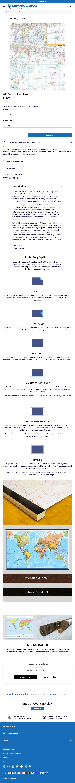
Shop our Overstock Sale (37, 2)
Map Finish (7, 121)
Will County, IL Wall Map (18, 18)
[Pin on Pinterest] (18, 178)
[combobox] (37, 12)
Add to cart (50, 135)
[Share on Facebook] (14, 178)
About (5, 757)
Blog (4, 761)
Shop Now (37, 708)
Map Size (6, 110)
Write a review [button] (25, 677)
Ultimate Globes (12, 778)
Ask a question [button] (50, 677)
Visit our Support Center (12, 753)
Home (5, 18)
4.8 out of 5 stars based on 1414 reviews (42, 694)
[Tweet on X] (10, 178)
